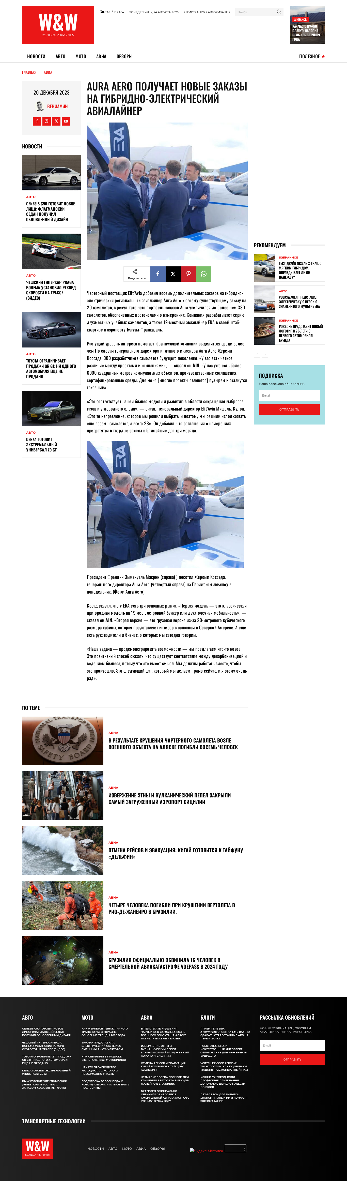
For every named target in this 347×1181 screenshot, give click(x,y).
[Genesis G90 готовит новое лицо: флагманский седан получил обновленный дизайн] (51, 172)
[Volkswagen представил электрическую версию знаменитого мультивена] (264, 299)
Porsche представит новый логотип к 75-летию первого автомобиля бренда (301, 333)
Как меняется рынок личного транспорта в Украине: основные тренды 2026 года (105, 1032)
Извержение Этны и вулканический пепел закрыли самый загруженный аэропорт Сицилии (169, 798)
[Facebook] (37, 121)
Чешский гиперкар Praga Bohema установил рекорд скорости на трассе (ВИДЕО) (51, 290)
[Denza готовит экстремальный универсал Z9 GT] (51, 408)
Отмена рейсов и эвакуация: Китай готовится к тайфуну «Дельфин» (175, 853)
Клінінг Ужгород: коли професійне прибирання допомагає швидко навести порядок (222, 1082)
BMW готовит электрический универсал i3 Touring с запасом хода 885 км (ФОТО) (44, 1084)
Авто (31, 197)
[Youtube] (66, 121)
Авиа (48, 72)
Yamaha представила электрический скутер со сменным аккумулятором (102, 1046)
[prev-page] (257, 354)
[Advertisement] (192, 31)
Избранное (288, 257)
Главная (29, 72)
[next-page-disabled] (265, 354)
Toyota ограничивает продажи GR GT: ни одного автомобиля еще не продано (51, 369)
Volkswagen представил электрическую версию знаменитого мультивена (299, 301)
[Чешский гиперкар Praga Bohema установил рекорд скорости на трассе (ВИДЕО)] (51, 251)
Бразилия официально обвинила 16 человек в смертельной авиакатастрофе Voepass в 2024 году (168, 963)
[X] (56, 121)
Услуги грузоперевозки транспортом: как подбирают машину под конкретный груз (224, 1066)
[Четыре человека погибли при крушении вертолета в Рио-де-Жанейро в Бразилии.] (62, 905)
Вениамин (57, 106)
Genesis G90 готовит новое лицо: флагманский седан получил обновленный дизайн (50, 211)
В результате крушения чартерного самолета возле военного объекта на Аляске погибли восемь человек (173, 743)
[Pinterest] (188, 274)
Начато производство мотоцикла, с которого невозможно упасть (100, 1071)
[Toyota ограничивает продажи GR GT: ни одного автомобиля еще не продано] (51, 329)
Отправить (289, 409)
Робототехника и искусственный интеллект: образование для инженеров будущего (223, 1050)
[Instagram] (46, 121)
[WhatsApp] (203, 274)
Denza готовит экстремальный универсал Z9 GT (41, 444)
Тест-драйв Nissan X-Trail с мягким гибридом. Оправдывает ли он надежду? (300, 270)
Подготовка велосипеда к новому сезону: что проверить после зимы (105, 1084)
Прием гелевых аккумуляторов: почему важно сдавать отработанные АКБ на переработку (225, 1033)
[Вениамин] (41, 106)
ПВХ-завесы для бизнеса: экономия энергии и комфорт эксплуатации (224, 1098)
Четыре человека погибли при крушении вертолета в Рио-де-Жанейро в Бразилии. (171, 908)
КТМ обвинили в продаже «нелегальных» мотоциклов (104, 1058)
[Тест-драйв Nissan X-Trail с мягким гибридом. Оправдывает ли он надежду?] (264, 268)
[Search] (278, 12)
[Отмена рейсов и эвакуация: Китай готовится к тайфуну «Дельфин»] (62, 850)
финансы (300, 19)
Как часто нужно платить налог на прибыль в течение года (306, 33)
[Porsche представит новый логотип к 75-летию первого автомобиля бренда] (264, 331)
